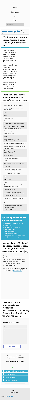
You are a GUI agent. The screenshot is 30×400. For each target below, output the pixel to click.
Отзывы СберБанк (11, 380)
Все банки (15, 12)
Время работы (10, 374)
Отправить (12, 346)
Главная (15, 7)
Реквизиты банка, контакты (14, 371)
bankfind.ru (9, 396)
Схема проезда (10, 377)
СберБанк (7, 108)
